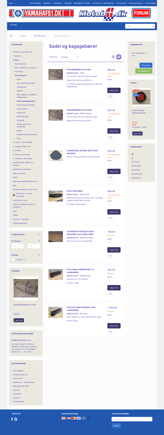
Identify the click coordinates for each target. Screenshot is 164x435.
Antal (109, 79)
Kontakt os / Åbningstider (103, 3)
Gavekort (47, 3)
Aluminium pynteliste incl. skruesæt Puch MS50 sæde (81, 232)
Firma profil (121, 3)
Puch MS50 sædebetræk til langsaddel (80, 270)
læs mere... (28, 351)
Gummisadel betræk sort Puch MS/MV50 (82, 152)
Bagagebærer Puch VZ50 (25, 304)
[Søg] (153, 26)
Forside (14, 24)
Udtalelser (57, 3)
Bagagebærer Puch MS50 (79, 109)
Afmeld (126, 425)
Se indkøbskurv (144, 71)
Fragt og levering (136, 3)
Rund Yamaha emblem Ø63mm (139, 111)
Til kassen (146, 65)
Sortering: (53, 56)
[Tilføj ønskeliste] (110, 96)
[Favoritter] (141, 154)
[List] (118, 57)
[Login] (141, 158)
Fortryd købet (35, 3)
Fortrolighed (150, 3)
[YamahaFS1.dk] (41, 13)
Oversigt (67, 3)
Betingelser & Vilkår (82, 3)
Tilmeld (116, 425)
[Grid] (113, 57)
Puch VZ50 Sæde (75, 191)
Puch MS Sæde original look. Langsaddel (81, 308)
